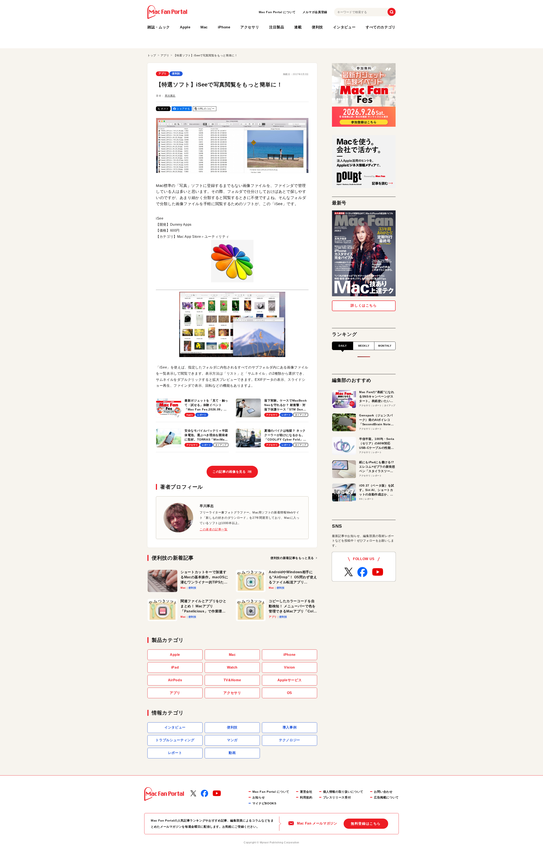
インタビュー (344, 27)
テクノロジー (289, 740)
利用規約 (306, 797)
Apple (185, 27)
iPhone (224, 27)
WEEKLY (363, 345)
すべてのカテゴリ (381, 27)
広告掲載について (386, 797)
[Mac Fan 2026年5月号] (364, 253)
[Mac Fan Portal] (167, 12)
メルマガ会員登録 (314, 12)
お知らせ (258, 797)
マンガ (232, 740)
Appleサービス (289, 680)
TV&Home (232, 680)
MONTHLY (384, 345)
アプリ (162, 73)
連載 (298, 27)
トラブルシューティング (174, 740)
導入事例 (290, 727)
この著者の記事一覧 (214, 529)
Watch (232, 667)
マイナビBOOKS (264, 803)
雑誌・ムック (158, 27)
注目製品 (276, 27)
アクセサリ (249, 27)
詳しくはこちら (364, 305)
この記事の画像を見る (232, 471)
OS (289, 693)
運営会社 (306, 791)
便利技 (317, 27)
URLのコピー (206, 108)
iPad (175, 667)
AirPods (175, 680)
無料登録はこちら (366, 823)
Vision (289, 667)
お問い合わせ (383, 791)
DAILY (343, 345)
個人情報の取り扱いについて (343, 791)
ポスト (165, 108)
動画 (232, 753)
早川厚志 (170, 95)
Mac (204, 27)
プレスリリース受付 (337, 797)
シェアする (183, 108)
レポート (175, 753)
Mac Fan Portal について (277, 12)
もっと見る (292, 558)
